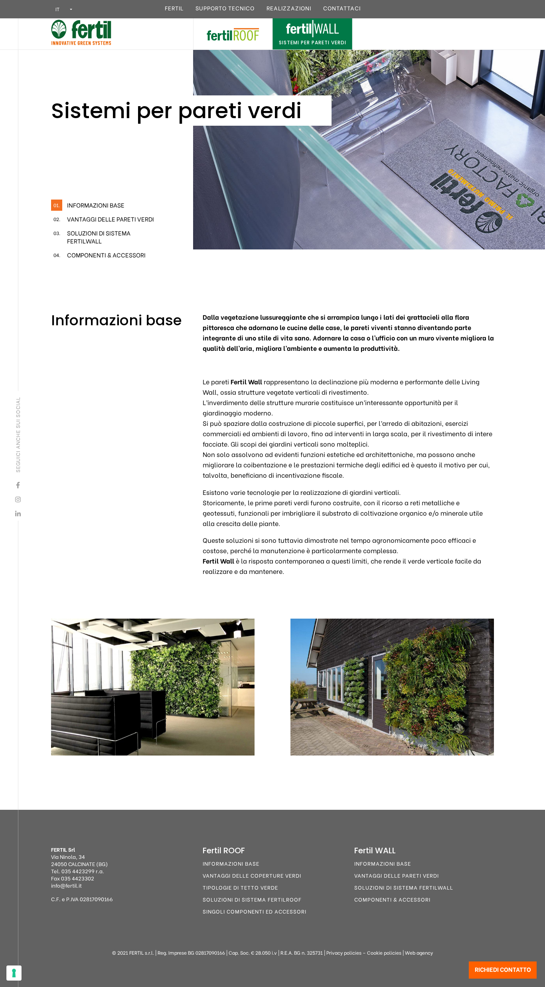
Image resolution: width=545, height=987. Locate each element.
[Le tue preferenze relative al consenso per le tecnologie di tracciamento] (14, 973)
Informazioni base (231, 863)
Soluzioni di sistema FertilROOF (252, 899)
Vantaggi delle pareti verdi (396, 875)
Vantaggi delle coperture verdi (252, 875)
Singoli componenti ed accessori (254, 911)
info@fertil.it (66, 885)
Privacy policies (343, 952)
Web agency (419, 952)
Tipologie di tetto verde (240, 887)
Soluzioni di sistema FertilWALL (403, 887)
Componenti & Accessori (392, 899)
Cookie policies (384, 952)
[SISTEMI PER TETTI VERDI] (233, 32)
